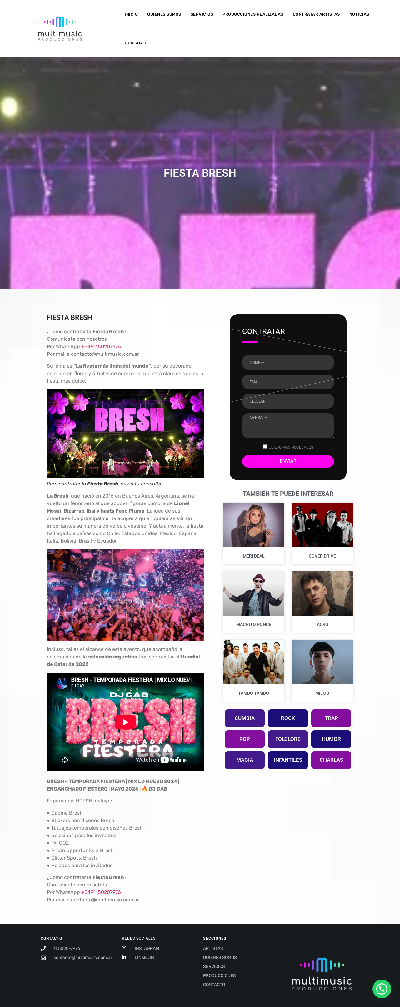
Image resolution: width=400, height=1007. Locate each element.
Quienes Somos (164, 14)
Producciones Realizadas (252, 14)
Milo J (322, 693)
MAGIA (244, 760)
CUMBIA (245, 718)
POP (244, 739)
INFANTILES (288, 760)
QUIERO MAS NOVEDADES (291, 447)
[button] (381, 989)
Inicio (131, 14)
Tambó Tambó (253, 693)
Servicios (202, 14)
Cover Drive (322, 555)
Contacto (136, 43)
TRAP (331, 718)
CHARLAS (331, 760)
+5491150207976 (101, 347)
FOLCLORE (288, 739)
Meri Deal (254, 555)
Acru (322, 624)
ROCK (288, 718)
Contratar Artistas (316, 14)
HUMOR (331, 739)
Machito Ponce (253, 624)
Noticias (359, 14)
